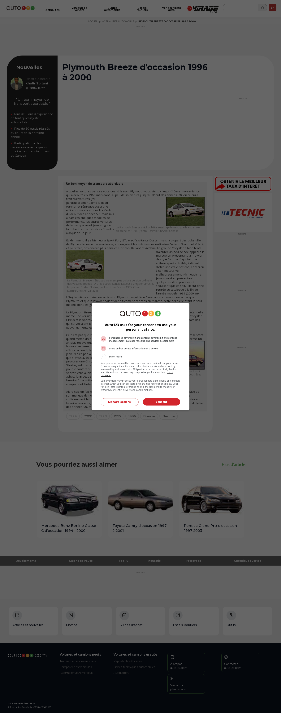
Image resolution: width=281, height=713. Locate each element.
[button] (140, 356)
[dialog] (140, 356)
